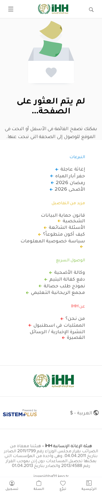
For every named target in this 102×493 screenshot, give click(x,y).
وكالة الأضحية (69, 272)
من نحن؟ (75, 318)
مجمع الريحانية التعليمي (58, 292)
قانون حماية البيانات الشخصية (63, 217)
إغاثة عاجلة (72, 169)
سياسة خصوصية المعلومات (52, 241)
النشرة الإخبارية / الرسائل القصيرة (57, 334)
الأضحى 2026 (70, 189)
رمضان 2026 (70, 182)
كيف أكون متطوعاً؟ (64, 234)
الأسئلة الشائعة (67, 227)
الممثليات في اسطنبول (59, 325)
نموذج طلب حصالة (64, 286)
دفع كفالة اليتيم (67, 279)
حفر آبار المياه (70, 175)
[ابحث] (91, 9)
